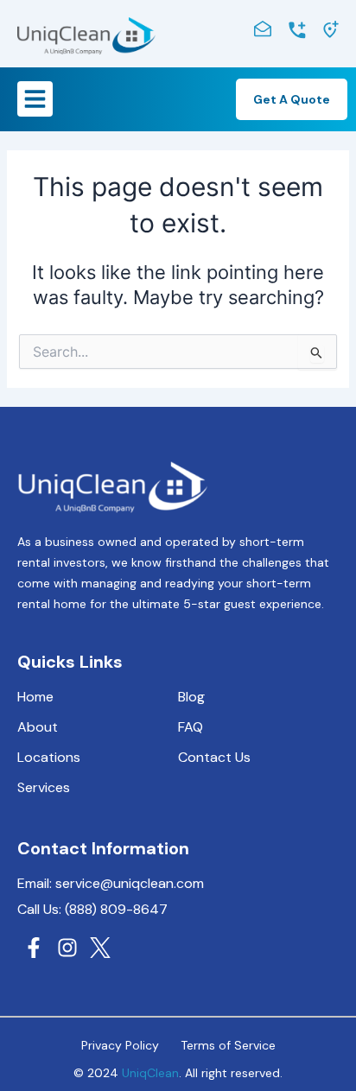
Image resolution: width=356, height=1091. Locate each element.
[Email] (262, 28)
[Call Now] (297, 30)
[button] (35, 99)
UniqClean (150, 1073)
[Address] (331, 29)
